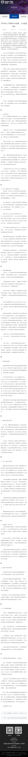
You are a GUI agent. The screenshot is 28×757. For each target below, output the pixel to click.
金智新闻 (4, 16)
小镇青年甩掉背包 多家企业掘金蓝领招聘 (17, 718)
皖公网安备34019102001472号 (14, 755)
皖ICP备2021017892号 (22, 754)
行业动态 (14, 16)
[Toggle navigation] (25, 2)
